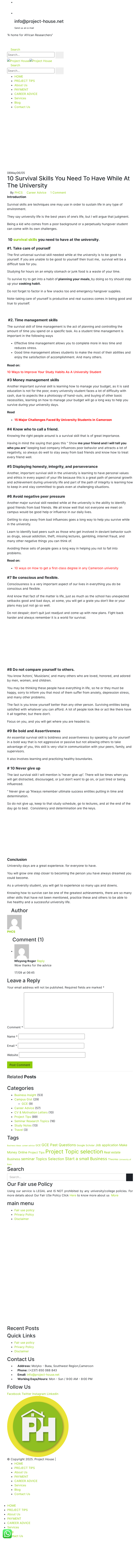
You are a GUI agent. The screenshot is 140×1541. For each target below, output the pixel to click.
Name (12, 1036)
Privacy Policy (24, 1214)
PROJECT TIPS (24, 81)
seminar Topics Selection (42, 1159)
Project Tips (22, 1116)
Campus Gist (23, 1099)
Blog (17, 102)
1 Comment (58, 192)
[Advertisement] (70, 143)
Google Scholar (86, 1145)
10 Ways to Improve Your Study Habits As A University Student (54, 372)
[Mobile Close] (1, 1501)
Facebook (14, 1394)
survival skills (25, 239)
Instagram (39, 1394)
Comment (15, 1027)
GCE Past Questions (59, 1145)
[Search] (59, 55)
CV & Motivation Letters (31, 1112)
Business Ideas (14, 1145)
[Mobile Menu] (8, 114)
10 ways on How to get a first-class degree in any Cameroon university (66, 568)
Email (12, 1045)
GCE (25, 1103)
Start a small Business (86, 1158)
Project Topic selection (74, 1151)
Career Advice (36, 192)
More (114, 1195)
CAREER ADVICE (26, 94)
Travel (18, 1130)
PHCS (19, 192)
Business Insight (25, 1095)
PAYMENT (21, 89)
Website (12, 1055)
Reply (41, 961)
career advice (28, 1145)
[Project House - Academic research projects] (29, 60)
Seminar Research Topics (31, 1121)
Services (20, 98)
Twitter (26, 1394)
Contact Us (22, 107)
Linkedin (52, 1394)
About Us (20, 85)
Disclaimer (21, 1219)
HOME (18, 76)
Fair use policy (24, 1210)
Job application (107, 1145)
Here (73, 1195)
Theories (113, 1159)
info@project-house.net (43, 1374)
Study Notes (23, 1125)
